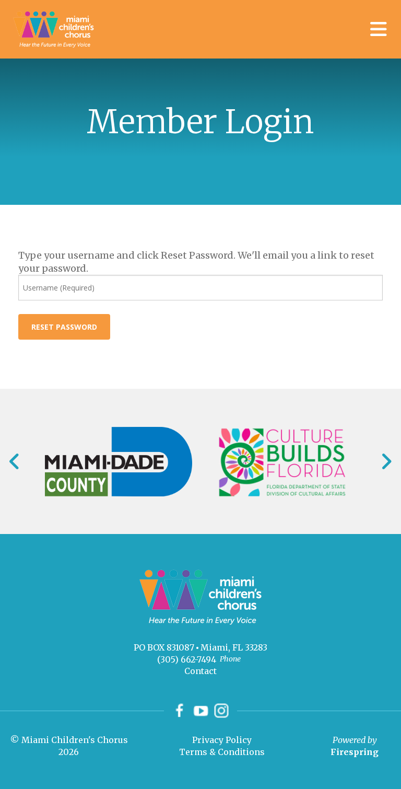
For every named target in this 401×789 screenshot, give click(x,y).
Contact (200, 671)
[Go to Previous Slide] (14, 461)
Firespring (355, 752)
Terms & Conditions (222, 752)
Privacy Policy (222, 740)
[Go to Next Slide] (386, 461)
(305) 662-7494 (186, 659)
